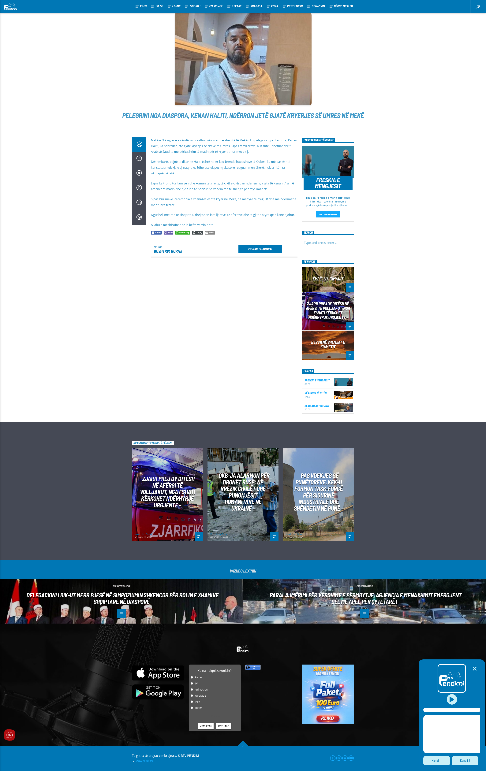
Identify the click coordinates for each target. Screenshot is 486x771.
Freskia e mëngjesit (317, 380)
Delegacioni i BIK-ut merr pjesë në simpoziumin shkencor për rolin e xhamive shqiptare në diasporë (122, 598)
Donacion (318, 6)
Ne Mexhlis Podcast (317, 405)
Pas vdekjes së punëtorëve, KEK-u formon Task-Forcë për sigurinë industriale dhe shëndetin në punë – (318, 492)
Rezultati (223, 726)
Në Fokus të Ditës (316, 393)
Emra (274, 6)
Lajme (176, 6)
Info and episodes (328, 214)
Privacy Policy (144, 761)
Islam (159, 6)
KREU (143, 6)
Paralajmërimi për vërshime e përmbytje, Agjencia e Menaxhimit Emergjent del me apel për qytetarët (366, 598)
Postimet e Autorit (260, 248)
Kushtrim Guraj (168, 251)
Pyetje (236, 6)
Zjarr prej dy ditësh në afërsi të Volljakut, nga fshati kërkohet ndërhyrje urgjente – (328, 310)
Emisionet (215, 6)
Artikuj (194, 6)
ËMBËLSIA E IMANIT (328, 278)
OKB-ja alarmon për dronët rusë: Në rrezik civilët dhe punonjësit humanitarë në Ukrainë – (244, 492)
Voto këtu (206, 726)
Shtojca (256, 6)
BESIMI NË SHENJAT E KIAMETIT (328, 344)
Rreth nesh (295, 6)
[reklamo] (328, 723)
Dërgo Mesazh (343, 6)
